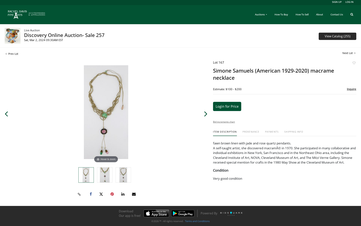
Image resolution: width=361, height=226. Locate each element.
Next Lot (347, 53)
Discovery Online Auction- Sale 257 (64, 35)
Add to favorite (354, 63)
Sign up (337, 2)
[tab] (225, 133)
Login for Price (227, 106)
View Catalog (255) (337, 36)
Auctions (260, 14)
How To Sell (302, 14)
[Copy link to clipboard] (79, 194)
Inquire (351, 89)
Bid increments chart (224, 121)
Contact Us (337, 14)
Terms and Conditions (197, 221)
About (319, 14)
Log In (349, 2)
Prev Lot (13, 54)
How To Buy (281, 14)
